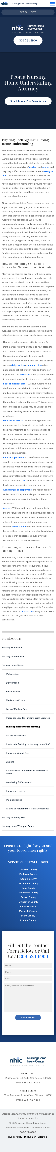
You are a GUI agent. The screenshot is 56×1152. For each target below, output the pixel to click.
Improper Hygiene (15, 791)
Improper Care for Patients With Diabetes (28, 717)
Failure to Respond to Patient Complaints (27, 808)
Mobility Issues (14, 799)
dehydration (18, 365)
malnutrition (35, 365)
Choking (10, 761)
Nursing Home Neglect (14, 665)
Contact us (28, 611)
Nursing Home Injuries (13, 817)
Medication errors (13, 420)
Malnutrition (12, 673)
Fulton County (28, 897)
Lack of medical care (14, 383)
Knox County (28, 888)
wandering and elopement (17, 489)
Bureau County (28, 906)
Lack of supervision (13, 457)
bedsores (25, 374)
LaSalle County (28, 878)
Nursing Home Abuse (13, 656)
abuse (45, 167)
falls (24, 480)
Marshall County (28, 911)
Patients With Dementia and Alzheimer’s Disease (27, 772)
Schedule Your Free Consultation (28, 101)
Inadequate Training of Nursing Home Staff (28, 744)
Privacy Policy (14, 1136)
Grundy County (28, 920)
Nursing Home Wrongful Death (18, 826)
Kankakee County (28, 874)
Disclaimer (30, 1136)
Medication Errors (15, 700)
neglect (33, 167)
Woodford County (28, 892)
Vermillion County (28, 883)
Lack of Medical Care (17, 709)
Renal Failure (13, 691)
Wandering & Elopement (19, 782)
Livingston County (28, 901)
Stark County (28, 915)
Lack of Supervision (16, 735)
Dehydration (12, 682)
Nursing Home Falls (12, 647)
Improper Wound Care (17, 753)
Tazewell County (28, 869)
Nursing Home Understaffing (23, 726)
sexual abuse (19, 526)
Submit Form (28, 1017)
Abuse (6, 508)
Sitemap (42, 1136)
